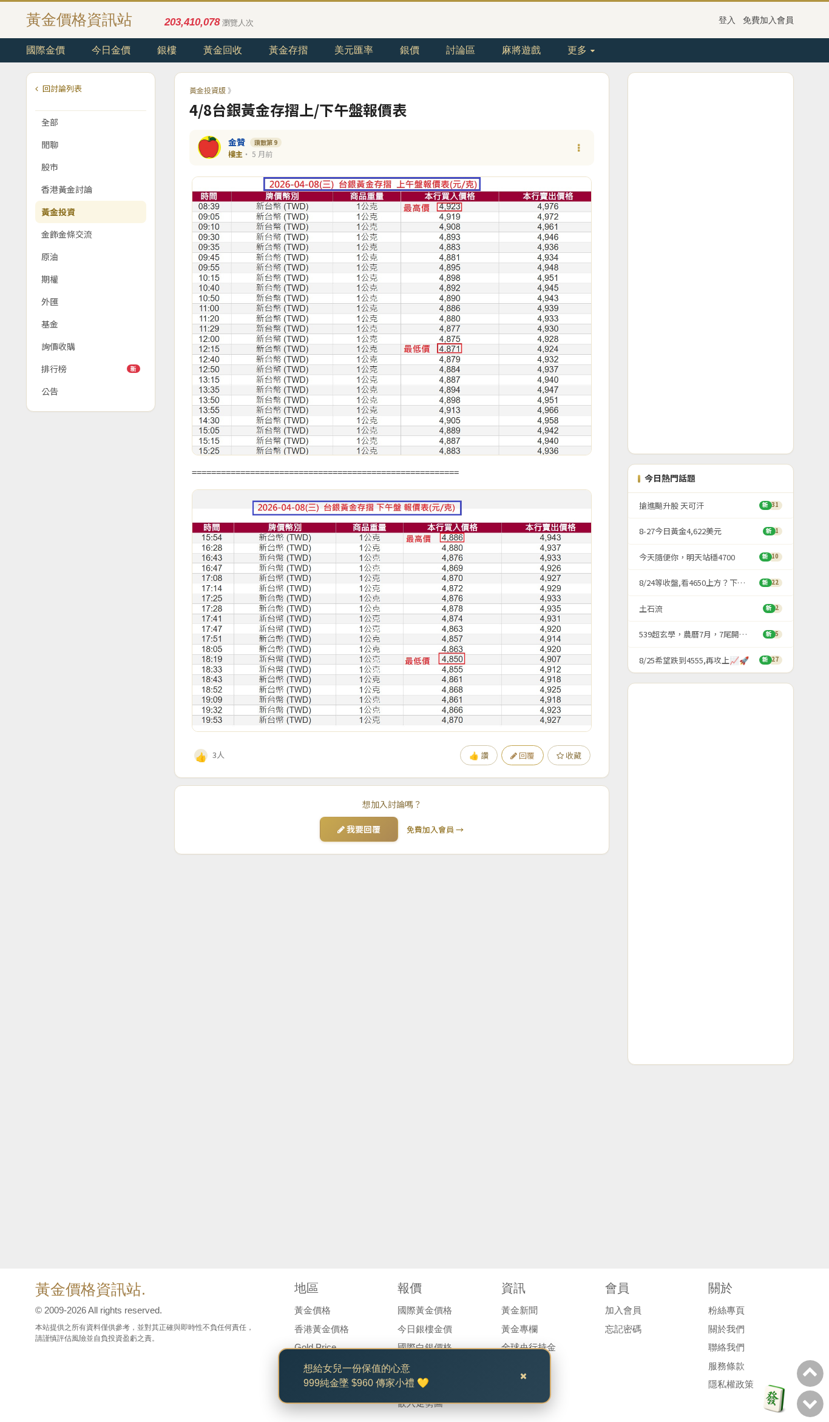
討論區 (460, 50)
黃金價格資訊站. (90, 1289)
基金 (49, 324)
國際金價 (45, 50)
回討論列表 (61, 88)
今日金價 (111, 50)
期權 (49, 279)
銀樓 (167, 50)
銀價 (409, 50)
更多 (578, 50)
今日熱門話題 (670, 478)
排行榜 (89, 369)
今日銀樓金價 (425, 1329)
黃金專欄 (519, 1329)
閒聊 (49, 144)
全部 (49, 122)
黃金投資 (58, 212)
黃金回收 (222, 50)
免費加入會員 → (435, 829)
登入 (727, 20)
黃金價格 (312, 1310)
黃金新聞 (519, 1310)
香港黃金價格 (321, 1329)
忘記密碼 (623, 1329)
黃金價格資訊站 (79, 19)
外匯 (49, 301)
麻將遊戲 (521, 50)
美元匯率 (353, 50)
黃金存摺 (288, 50)
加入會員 (623, 1310)
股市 (49, 167)
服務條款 (726, 1366)
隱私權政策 (731, 1384)
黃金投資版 (207, 90)
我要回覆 (363, 829)
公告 (49, 391)
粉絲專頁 (726, 1310)
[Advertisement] (711, 263)
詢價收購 (58, 346)
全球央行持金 (528, 1347)
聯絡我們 (726, 1347)
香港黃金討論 (66, 189)
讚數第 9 (265, 142)
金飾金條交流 (66, 234)
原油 (49, 256)
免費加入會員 (768, 20)
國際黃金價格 (425, 1310)
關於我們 (726, 1329)
